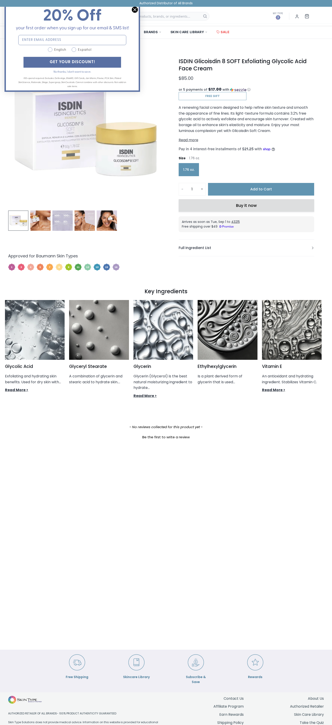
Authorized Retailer (307, 706)
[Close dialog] (134, 9)
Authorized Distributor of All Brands (166, 3)
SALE (225, 32)
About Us (316, 698)
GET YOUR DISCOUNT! (72, 62)
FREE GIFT (212, 96)
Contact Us (234, 698)
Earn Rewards (231, 714)
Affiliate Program (228, 706)
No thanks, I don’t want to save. (72, 72)
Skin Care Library (309, 714)
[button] (246, 89)
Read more (188, 140)
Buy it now (246, 205)
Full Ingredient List (195, 247)
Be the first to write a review (166, 437)
